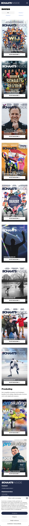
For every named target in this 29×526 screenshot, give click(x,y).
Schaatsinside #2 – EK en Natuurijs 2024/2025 (12, 174)
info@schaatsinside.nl (7, 488)
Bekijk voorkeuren (14, 520)
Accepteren (14, 513)
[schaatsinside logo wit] (10, 3)
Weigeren (14, 516)
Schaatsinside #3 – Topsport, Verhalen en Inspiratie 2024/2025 (13, 132)
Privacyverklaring (17, 523)
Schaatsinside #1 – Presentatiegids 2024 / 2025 (13, 215)
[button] (27, 498)
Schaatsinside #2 (9, 339)
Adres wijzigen (5, 496)
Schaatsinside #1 (9, 380)
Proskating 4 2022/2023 (12, 471)
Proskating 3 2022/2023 (12, 430)
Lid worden (4, 494)
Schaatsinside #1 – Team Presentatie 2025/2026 (12, 92)
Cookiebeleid (10, 523)
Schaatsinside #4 (9, 257)
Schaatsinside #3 (9, 298)
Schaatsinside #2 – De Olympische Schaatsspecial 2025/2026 (13, 50)
